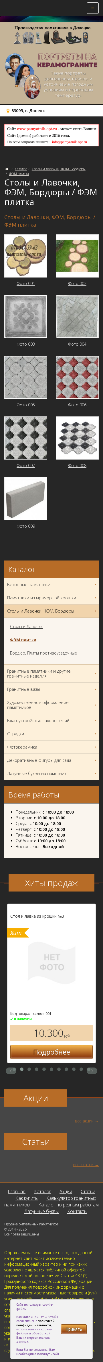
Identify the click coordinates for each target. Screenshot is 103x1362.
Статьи (88, 1191)
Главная (16, 1191)
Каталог (21, 169)
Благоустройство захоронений (38, 720)
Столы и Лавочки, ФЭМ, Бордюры (59, 169)
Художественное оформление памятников (38, 704)
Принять (74, 1329)
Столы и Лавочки (26, 626)
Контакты (77, 1211)
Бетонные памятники (28, 584)
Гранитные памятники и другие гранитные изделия (39, 673)
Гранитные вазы (23, 689)
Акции (66, 1191)
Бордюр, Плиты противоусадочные (43, 653)
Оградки (15, 734)
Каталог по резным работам (68, 1205)
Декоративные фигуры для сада (39, 760)
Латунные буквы (41, 1211)
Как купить (26, 1198)
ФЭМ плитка (19, 173)
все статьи (83, 1164)
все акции (84, 1121)
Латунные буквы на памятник (36, 773)
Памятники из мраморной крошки (41, 597)
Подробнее (51, 1052)
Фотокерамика (22, 747)
